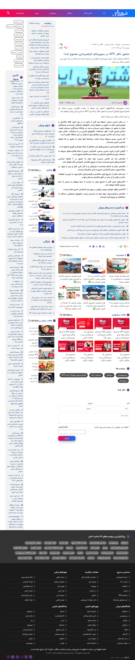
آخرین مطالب (87, 13)
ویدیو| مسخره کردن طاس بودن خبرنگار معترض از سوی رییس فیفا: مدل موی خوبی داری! (15, 272)
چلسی (62, 643)
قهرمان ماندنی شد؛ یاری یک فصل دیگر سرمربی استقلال (15, 164)
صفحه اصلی (125, 45)
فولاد (125, 629)
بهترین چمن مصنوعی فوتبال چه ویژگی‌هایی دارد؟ (40, 248)
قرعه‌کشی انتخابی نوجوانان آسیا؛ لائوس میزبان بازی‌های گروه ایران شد (15, 260)
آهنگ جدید (19, 31)
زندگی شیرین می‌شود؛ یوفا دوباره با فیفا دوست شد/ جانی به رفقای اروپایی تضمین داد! (15, 336)
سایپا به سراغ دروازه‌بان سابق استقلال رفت (16, 243)
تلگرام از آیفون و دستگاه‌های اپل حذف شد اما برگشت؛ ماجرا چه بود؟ (41, 141)
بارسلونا (70, 548)
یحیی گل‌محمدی (27, 595)
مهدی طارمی (60, 600)
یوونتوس (29, 643)
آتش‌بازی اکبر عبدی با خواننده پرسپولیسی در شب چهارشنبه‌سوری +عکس (42, 149)
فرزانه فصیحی (28, 582)
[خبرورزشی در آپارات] (17, 657)
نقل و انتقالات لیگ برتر (54, 548)
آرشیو (125, 591)
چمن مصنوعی (19, 22)
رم (32, 620)
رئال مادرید (64, 543)
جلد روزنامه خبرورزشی (88, 600)
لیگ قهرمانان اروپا (120, 558)
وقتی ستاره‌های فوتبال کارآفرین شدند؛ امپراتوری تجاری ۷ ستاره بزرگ (101, 234)
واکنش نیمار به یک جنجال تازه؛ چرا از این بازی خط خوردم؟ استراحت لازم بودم (15, 414)
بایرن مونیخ (60, 629)
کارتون (93, 595)
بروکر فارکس (19, 35)
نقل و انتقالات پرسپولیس (25, 553)
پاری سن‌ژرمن (59, 634)
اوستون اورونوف (104, 558)
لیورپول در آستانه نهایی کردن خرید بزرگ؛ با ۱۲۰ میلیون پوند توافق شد (15, 383)
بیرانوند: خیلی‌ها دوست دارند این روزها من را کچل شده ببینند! (15, 154)
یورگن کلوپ (92, 625)
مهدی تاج (61, 586)
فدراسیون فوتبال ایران (119, 548)
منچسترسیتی (122, 553)
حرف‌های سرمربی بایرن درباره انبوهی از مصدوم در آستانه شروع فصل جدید (15, 324)
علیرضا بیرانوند (59, 582)
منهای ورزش (44, 125)
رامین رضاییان (68, 553)
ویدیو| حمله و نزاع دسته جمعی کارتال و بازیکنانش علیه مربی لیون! (16, 488)
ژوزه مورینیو (54, 553)
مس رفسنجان (122, 638)
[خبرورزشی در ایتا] (26, 657)
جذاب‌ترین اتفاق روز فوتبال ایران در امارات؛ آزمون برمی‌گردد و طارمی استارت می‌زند (15, 233)
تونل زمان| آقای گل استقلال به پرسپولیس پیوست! (38, 77)
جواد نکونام (29, 600)
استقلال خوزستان (59, 558)
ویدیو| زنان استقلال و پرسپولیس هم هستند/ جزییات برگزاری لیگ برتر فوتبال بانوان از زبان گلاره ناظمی (15, 439)
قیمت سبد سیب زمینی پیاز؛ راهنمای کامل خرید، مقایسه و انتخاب (41, 300)
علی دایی (61, 591)
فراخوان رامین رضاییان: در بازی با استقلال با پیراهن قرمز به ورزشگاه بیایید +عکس (38, 105)
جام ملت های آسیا (77, 558)
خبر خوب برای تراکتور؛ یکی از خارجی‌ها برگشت (16, 498)
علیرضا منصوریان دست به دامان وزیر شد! (15, 222)
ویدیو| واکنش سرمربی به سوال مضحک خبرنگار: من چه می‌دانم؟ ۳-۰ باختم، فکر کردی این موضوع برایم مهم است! (15, 398)
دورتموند (29, 611)
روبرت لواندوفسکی (89, 634)
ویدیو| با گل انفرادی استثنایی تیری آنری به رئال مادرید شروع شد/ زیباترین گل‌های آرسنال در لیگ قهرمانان (15, 200)
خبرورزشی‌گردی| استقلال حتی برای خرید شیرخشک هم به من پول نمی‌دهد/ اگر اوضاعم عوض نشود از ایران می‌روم (39, 44)
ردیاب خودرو (10, 26)
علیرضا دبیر (60, 595)
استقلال (69, 13)
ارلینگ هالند (91, 643)
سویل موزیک (19, 39)
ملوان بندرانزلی (122, 643)
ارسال (66, 438)
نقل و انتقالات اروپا (79, 543)
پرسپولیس (52, 13)
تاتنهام (62, 638)
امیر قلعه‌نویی (81, 548)
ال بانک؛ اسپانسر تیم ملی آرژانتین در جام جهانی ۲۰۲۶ (15, 478)
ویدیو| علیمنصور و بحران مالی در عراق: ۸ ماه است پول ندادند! (15, 175)
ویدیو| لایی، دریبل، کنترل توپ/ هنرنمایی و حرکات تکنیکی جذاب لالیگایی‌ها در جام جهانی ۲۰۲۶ (16, 133)
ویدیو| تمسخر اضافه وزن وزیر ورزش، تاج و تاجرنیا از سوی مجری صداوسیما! (15, 356)
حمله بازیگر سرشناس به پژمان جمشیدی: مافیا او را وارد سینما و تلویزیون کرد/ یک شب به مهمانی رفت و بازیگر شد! (95, 214)
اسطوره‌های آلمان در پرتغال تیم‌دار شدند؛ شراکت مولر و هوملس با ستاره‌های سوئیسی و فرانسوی (15, 521)
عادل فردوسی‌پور (27, 577)
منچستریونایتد (107, 553)
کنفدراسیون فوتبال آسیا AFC (73, 375)
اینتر (62, 620)
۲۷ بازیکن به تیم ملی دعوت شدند (39, 97)
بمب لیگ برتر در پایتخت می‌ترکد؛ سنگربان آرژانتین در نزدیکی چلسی (15, 454)
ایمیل (90, 403)
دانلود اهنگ (19, 44)
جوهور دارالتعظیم (20, 548)
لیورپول (30, 625)
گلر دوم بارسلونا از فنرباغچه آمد (15, 250)
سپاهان (109, 375)
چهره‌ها (93, 586)
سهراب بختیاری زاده (33, 543)
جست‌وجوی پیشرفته (120, 600)
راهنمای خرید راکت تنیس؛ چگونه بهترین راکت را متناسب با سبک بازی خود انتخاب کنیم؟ (40, 275)
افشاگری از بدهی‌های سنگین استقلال (17, 121)
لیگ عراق (42, 553)
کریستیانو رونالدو (90, 616)
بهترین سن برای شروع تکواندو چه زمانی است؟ (41, 267)
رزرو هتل (20, 57)
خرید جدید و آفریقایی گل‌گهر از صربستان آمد (17, 313)
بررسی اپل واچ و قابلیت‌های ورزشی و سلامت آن (42, 261)
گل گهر (125, 634)
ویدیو (36, 13)
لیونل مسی (92, 638)
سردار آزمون (60, 577)
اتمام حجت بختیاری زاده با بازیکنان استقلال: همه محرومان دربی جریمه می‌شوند (38, 60)
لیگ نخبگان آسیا (42, 558)
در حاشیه (92, 591)
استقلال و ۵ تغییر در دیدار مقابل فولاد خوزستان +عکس (39, 113)
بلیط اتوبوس (19, 61)
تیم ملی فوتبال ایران (97, 543)
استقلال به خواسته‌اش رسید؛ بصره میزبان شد (16, 284)
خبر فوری (20, 26)
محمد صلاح (92, 620)
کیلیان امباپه (91, 611)
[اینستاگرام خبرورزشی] (8, 657)
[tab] (47, 23)
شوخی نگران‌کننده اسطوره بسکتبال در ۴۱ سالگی (15, 373)
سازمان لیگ (96, 375)
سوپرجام (123, 380)
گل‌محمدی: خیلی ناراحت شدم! (15, 365)
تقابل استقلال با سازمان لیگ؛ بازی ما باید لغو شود (39, 52)
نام (128, 403)
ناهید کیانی (29, 591)
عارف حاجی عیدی (25, 558)
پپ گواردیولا (91, 629)
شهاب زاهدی (36, 548)
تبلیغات (124, 586)
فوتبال (118, 45)
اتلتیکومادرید (59, 616)
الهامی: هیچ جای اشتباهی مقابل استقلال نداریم (16, 213)
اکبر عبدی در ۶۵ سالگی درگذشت (40, 156)
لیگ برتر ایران (109, 45)
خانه (104, 13)
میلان (31, 638)
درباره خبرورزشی (121, 577)
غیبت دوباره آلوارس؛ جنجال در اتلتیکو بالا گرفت (17, 100)
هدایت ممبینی (92, 553)
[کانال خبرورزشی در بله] (30, 657)
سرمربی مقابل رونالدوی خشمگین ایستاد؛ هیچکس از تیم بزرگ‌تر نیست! (39, 69)
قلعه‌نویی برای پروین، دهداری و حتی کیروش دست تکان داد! (15, 425)
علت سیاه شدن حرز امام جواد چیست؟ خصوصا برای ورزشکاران (41, 307)
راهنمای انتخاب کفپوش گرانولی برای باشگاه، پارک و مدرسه (41, 283)
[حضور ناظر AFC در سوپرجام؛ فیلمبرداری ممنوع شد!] (93, 82)
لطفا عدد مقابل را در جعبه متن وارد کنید (111, 427)
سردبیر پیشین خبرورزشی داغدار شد (15, 305)
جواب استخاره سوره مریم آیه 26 (40, 313)
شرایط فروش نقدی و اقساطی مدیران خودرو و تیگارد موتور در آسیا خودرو (41, 291)
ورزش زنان (92, 582)
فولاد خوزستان (50, 543)
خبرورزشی (120, 13)
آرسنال (62, 611)
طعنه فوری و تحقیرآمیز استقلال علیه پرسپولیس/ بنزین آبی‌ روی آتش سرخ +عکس (96, 230)
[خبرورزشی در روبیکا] (22, 657)
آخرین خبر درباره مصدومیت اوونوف (15, 145)
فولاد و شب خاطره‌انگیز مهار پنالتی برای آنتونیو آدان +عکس (15, 186)
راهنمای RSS (123, 595)
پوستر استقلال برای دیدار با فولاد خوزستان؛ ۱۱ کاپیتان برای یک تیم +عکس (15, 509)
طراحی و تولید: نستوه (117, 657)
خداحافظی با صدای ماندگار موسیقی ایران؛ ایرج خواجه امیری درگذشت (43, 134)
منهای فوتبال (20, 13)
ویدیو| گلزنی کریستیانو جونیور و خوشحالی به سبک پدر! (16, 111)
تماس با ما (123, 582)
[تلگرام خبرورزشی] (13, 657)
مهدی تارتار (95, 548)
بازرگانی (46, 241)
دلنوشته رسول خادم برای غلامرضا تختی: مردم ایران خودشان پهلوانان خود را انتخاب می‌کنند (15, 295)
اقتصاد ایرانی (19, 65)
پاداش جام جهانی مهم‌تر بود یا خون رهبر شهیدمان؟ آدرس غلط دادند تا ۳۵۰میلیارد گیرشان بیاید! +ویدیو (95, 221)
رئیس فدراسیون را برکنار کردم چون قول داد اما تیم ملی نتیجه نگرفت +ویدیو (98, 226)
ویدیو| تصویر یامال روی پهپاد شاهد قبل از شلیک (42, 161)
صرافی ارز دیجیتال (17, 52)
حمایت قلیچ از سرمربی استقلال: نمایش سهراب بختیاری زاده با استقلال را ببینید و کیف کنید (16, 87)
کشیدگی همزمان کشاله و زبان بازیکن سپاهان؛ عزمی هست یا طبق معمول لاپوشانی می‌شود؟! (93, 238)
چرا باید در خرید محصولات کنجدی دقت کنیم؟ (42, 255)
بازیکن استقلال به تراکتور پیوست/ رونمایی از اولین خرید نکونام (40, 33)
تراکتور (80, 553)
